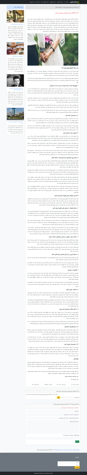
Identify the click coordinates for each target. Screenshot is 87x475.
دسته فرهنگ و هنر (45, 2)
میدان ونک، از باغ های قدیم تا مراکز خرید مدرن (15, 122)
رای (58, 397)
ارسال (77, 441)
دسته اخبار (38, 2)
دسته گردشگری (60, 2)
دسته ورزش (32, 2)
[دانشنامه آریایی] (75, 2)
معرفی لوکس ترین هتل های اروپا (17, 24)
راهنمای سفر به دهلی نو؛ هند (18, 56)
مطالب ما (66, 2)
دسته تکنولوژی (53, 2)
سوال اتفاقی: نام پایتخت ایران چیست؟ (71, 435)
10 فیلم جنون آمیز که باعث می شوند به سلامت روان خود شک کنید (16, 89)
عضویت (77, 467)
